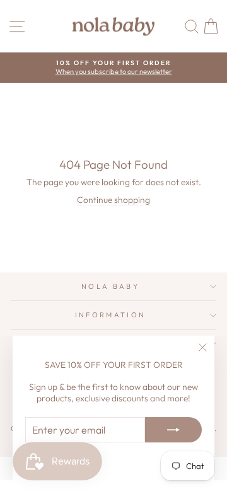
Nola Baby (110, 286)
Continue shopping (113, 199)
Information (110, 314)
